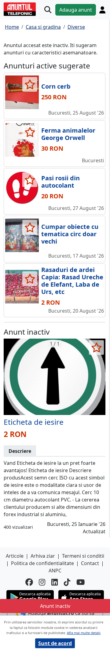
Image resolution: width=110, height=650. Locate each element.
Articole (15, 556)
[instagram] (42, 582)
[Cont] (102, 10)
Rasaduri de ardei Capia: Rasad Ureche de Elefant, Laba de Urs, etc (72, 281)
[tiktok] (67, 582)
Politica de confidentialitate (42, 563)
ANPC (55, 570)
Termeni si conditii (83, 556)
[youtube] (80, 582)
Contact (90, 563)
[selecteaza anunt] (29, 84)
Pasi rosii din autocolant (60, 181)
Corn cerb (56, 86)
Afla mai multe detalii (84, 632)
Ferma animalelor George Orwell (68, 134)
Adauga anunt (75, 9)
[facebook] (29, 582)
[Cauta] (47, 10)
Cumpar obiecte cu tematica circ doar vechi (69, 233)
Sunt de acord (55, 643)
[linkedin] (54, 582)
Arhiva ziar (43, 556)
